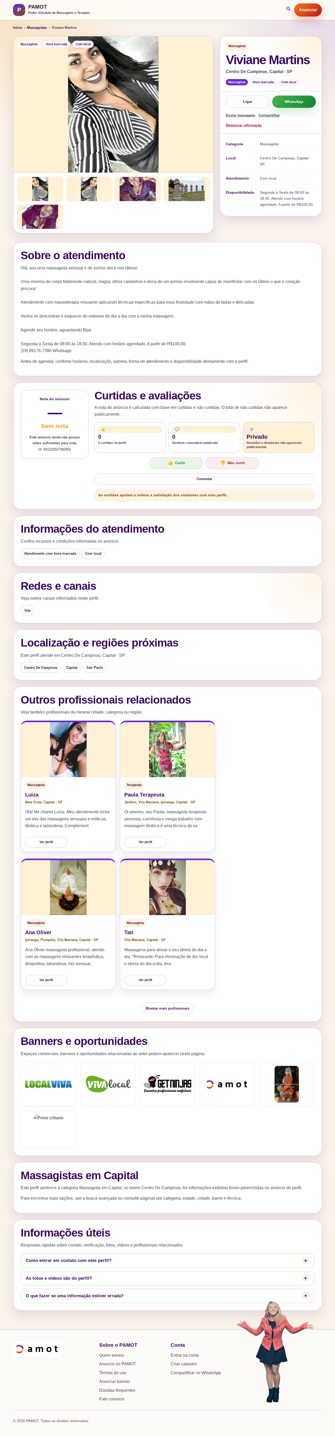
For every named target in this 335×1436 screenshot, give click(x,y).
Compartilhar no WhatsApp (196, 1373)
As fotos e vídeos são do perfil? (59, 1278)
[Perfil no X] (286, 1084)
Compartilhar (269, 115)
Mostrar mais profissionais (167, 1008)
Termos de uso (112, 1373)
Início (17, 28)
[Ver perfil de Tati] (167, 887)
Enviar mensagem (240, 115)
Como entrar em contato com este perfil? (68, 1260)
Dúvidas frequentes (117, 1390)
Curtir (176, 462)
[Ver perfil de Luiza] (68, 749)
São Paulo (94, 668)
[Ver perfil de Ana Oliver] (68, 887)
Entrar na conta (185, 1355)
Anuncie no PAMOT (117, 1364)
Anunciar (308, 10)
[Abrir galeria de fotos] (113, 104)
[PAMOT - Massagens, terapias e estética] (227, 1084)
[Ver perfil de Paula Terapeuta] (167, 749)
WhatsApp (294, 101)
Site (27, 611)
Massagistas (37, 28)
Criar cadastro (184, 1364)
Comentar (204, 479)
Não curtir (232, 462)
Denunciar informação (244, 125)
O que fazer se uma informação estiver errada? (75, 1295)
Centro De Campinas (40, 668)
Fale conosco (111, 1399)
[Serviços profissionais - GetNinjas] (167, 1084)
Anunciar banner (114, 1381)
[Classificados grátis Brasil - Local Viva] (48, 1084)
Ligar (247, 101)
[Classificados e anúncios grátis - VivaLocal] (108, 1084)
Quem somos (111, 1355)
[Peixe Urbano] (48, 1129)
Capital (71, 668)
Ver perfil (46, 842)
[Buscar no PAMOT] (289, 10)
